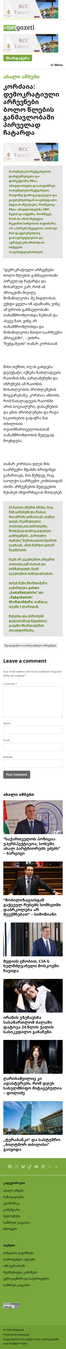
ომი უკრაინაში (14, 1266)
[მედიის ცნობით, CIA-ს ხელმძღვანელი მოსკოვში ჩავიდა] (33, 940)
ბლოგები (10, 1229)
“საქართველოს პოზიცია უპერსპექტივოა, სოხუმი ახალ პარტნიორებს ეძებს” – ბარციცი (31, 846)
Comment (10, 683)
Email (6, 740)
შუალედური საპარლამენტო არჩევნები (30, 645)
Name (6, 723)
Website (8, 757)
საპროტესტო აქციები (19, 1259)
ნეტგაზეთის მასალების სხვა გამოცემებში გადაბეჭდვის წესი (31, 1341)
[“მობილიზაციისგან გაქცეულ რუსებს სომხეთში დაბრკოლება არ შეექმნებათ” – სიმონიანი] (33, 879)
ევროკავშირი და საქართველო (26, 1278)
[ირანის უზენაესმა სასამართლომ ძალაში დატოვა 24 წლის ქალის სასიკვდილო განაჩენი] (33, 996)
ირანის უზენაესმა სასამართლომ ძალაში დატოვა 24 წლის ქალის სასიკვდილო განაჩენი (28, 1024)
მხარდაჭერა (18, 58)
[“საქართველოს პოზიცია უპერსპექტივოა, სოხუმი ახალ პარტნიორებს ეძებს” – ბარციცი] (33, 818)
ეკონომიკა (11, 1203)
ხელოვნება (11, 1216)
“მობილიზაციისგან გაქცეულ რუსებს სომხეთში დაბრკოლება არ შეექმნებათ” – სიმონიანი (32, 907)
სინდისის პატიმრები (18, 1253)
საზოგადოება (13, 1197)
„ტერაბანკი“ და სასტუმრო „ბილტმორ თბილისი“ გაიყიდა (31, 1144)
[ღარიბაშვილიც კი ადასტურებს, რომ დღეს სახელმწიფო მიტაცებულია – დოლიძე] (33, 1057)
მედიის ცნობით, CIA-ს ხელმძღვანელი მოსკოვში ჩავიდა (31, 965)
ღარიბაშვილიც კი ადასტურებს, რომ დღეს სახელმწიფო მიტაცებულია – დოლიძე (32, 1085)
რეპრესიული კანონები (20, 1272)
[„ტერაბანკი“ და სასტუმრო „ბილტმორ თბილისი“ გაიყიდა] (33, 1118)
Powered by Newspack (16, 1334)
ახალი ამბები (21, 76)
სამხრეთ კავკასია (16, 1222)
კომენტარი (11, 1210)
